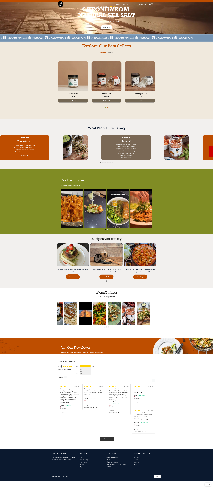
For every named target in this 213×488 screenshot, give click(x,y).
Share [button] (63, 412)
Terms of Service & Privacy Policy (116, 464)
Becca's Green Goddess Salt (141, 419)
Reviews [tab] (61, 377)
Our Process (83, 462)
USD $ (156, 476)
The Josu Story (83, 459)
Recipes (126, 4)
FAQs (108, 459)
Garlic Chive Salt (88, 396)
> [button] (107, 439)
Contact (108, 466)
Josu (66, 476)
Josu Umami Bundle (64, 402)
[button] (69, 414)
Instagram (136, 462)
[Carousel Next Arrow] (155, 208)
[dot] (105, 107)
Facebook (136, 457)
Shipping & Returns (112, 462)
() (152, 4)
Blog (133, 4)
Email (135, 464)
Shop (117, 4)
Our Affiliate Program (112, 457)
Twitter (136, 459)
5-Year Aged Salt (113, 401)
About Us (142, 4)
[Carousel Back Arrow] (58, 208)
